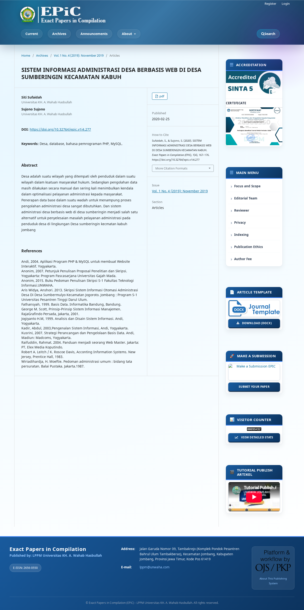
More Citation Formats (171, 168)
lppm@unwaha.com (155, 567)
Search (269, 33)
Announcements (94, 33)
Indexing (241, 235)
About (127, 33)
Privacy (240, 222)
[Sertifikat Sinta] (254, 144)
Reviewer (241, 210)
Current (31, 33)
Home (25, 55)
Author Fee (243, 259)
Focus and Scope (247, 186)
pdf (161, 96)
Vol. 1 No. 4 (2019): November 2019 (79, 55)
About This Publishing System (273, 581)
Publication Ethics (248, 247)
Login (286, 3)
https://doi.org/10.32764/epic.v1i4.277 (60, 129)
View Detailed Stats (257, 437)
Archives (59, 33)
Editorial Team (245, 198)
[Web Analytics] (254, 430)
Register (270, 3)
